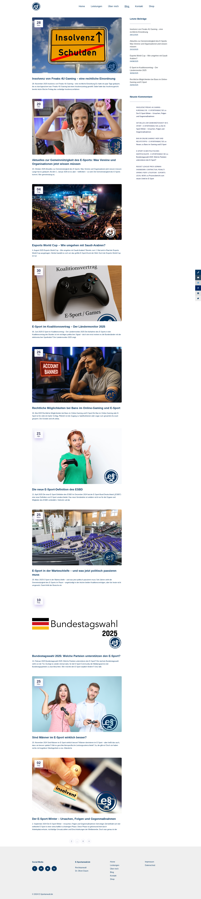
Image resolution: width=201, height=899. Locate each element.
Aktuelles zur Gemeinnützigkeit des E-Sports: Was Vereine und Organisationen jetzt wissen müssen (148, 44)
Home (82, 6)
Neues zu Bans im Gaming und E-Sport (151, 144)
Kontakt (139, 6)
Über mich (113, 6)
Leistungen (97, 6)
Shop (152, 6)
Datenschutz (150, 865)
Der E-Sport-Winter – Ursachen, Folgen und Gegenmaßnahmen (151, 129)
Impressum (149, 862)
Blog (127, 6)
